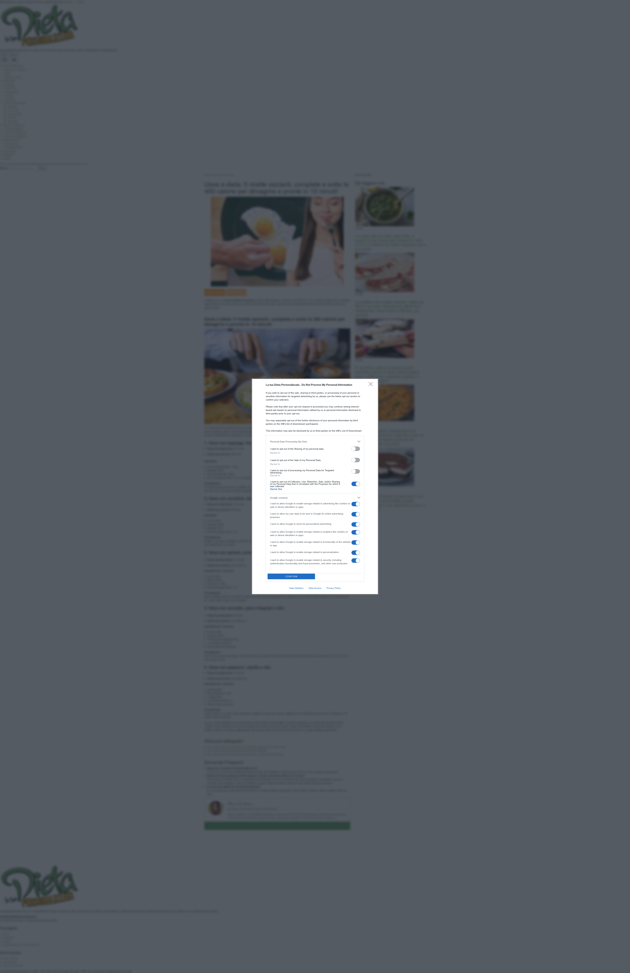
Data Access (315, 588)
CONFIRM (291, 576)
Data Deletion (296, 588)
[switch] (355, 449)
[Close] (372, 385)
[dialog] (315, 486)
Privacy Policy (333, 588)
